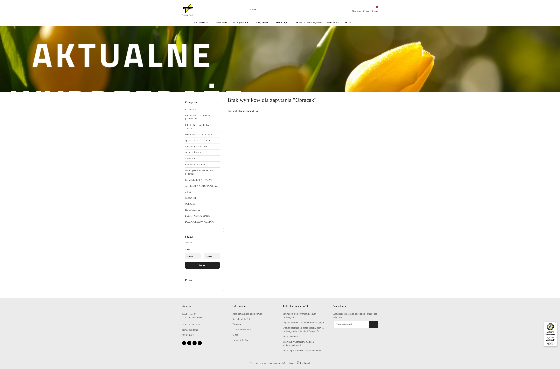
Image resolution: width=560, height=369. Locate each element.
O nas (235, 335)
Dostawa (236, 324)
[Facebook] (184, 343)
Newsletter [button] (339, 306)
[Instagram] (189, 343)
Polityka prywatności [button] (295, 306)
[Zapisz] (373, 324)
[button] (242, 22)
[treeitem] (202, 110)
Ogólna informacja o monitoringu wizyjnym (303, 322)
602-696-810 (188, 335)
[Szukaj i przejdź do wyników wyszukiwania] (313, 9)
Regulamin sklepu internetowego (248, 314)
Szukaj (202, 265)
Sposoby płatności (241, 319)
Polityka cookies (291, 336)
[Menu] (555, 323)
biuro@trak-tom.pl (190, 330)
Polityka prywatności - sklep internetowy (302, 350)
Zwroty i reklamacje (241, 329)
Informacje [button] (239, 306)
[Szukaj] (218, 243)
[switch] (550, 343)
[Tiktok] (200, 343)
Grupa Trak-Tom (240, 340)
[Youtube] (194, 343)
